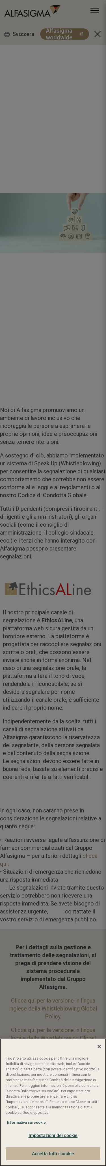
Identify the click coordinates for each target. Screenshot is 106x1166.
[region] (53, 1102)
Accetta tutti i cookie (53, 1153)
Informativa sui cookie (26, 1122)
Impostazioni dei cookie (53, 1135)
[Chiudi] (99, 1046)
